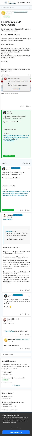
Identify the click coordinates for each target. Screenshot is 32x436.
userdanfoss (9, 12)
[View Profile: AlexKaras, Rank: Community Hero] (4, 216)
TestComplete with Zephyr (10, 410)
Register (22, 2)
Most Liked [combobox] (26, 163)
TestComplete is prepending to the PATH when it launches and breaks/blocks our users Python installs (16, 365)
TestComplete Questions (8, 7)
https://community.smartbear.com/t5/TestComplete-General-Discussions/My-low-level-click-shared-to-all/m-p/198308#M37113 (16, 138)
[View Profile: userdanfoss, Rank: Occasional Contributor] (3, 13)
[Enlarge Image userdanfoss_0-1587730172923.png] (16, 83)
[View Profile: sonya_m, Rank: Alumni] (4, 320)
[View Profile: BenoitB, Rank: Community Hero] (3, 168)
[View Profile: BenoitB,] (4, 112)
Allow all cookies (16, 432)
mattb (10, 412)
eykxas (10, 374)
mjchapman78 (13, 368)
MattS (10, 382)
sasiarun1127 (13, 406)
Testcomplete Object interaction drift (13, 378)
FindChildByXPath (7, 397)
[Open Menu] (29, 7)
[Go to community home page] (10, 2)
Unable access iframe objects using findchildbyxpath (12, 403)
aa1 (10, 398)
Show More (17, 385)
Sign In (28, 2)
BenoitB (9, 112)
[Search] (18, 3)
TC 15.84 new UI (6, 372)
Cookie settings (16, 427)
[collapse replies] (16, 167)
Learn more (13, 422)
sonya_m (9, 319)
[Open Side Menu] (2, 2)
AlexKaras (10, 215)
